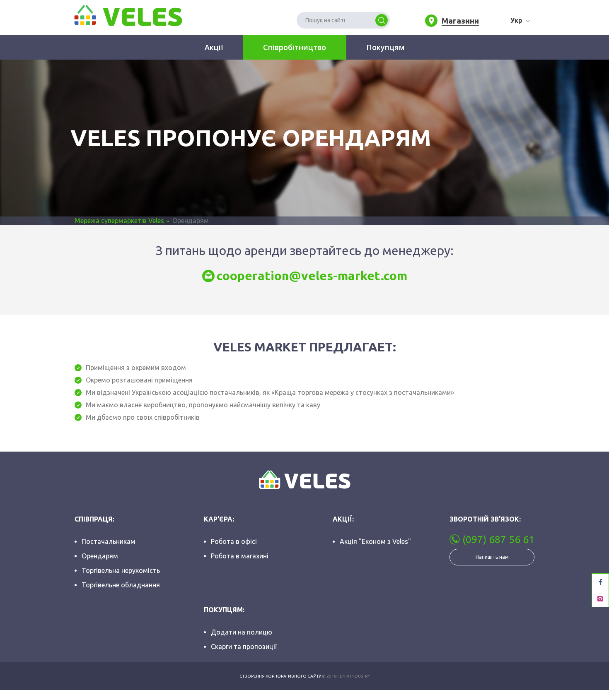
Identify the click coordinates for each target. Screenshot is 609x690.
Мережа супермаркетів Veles (119, 220)
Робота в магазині (239, 556)
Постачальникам (108, 541)
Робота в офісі (234, 541)
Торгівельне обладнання (121, 585)
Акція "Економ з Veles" (375, 541)
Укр (516, 20)
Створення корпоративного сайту (280, 676)
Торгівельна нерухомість (121, 570)
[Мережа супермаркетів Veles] (127, 15)
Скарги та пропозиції (244, 646)
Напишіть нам (492, 557)
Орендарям (100, 556)
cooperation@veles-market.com (312, 276)
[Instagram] (600, 598)
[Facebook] (600, 582)
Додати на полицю (241, 632)
